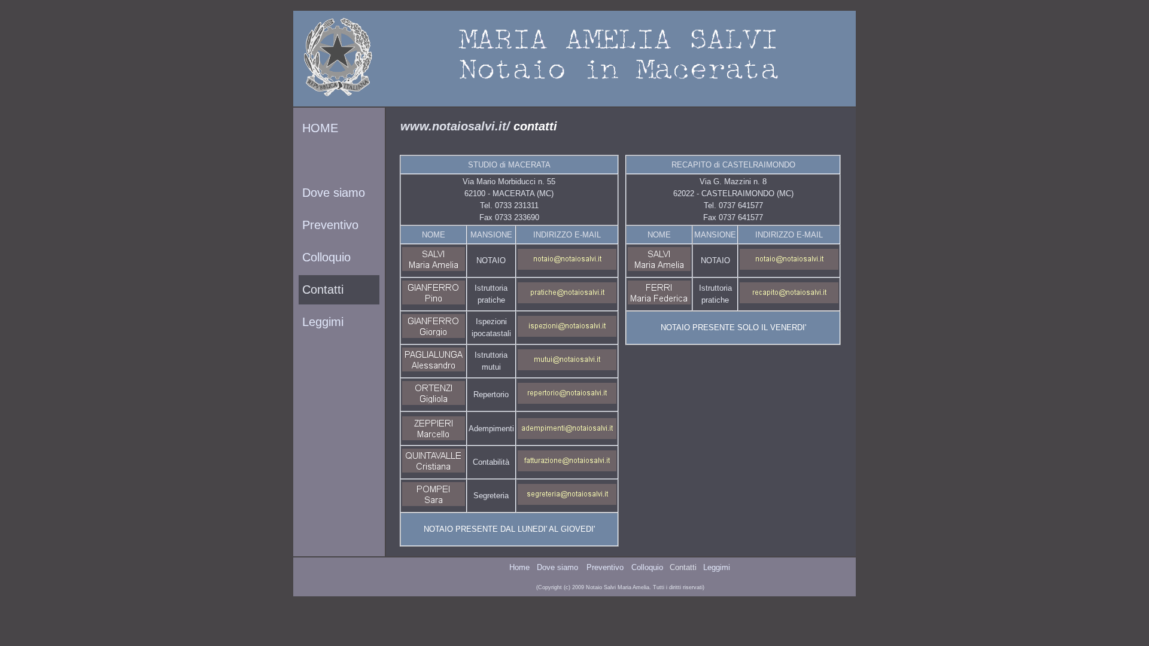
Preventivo (328, 224)
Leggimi (321, 321)
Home (519, 567)
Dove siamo (332, 192)
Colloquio (325, 257)
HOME (318, 128)
